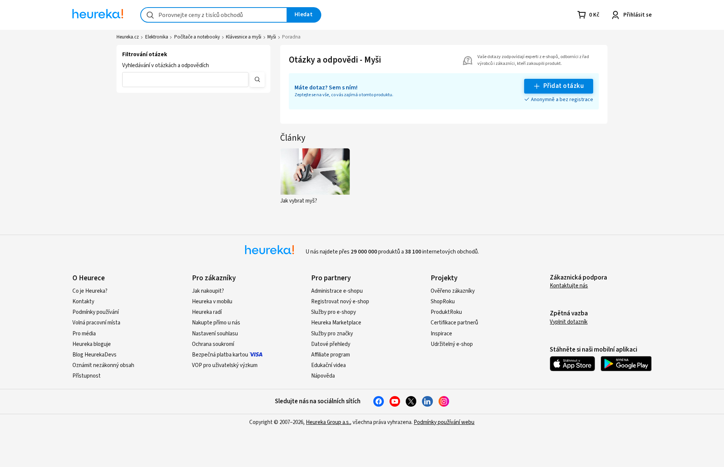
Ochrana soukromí (213, 344)
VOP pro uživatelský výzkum (225, 365)
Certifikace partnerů (454, 323)
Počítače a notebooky (197, 37)
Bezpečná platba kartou (220, 355)
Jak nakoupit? (208, 291)
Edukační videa (328, 365)
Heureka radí (207, 312)
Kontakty (83, 302)
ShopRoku (443, 302)
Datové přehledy (330, 344)
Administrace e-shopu (337, 291)
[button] (185, 79)
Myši (271, 37)
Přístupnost (86, 376)
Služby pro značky (332, 334)
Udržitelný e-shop (452, 344)
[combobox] (213, 15)
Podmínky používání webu (444, 422)
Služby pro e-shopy (333, 312)
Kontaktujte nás (569, 286)
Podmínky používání (95, 312)
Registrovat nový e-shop (340, 302)
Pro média (84, 334)
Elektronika (156, 37)
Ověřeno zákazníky (453, 291)
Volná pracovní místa (96, 323)
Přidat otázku (563, 86)
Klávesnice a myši (243, 37)
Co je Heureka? (89, 291)
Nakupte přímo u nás (216, 323)
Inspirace (441, 334)
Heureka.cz (128, 37)
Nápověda (323, 376)
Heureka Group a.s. (328, 422)
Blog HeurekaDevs (94, 355)
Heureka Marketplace (336, 323)
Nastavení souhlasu (215, 334)
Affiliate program (330, 355)
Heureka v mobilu (212, 302)
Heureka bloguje (91, 344)
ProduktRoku (446, 312)
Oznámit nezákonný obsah (103, 365)
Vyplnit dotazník (568, 322)
